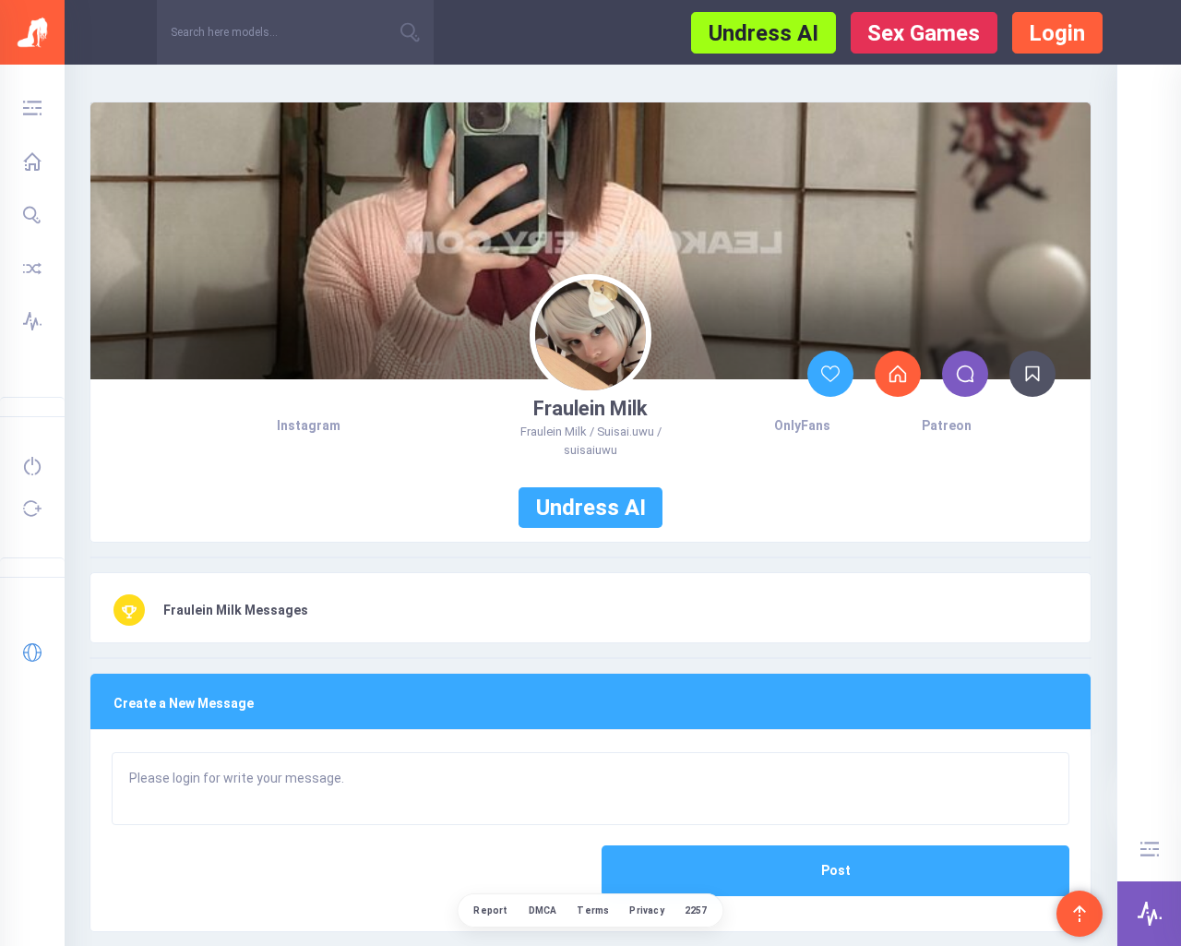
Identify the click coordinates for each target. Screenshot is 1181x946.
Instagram (308, 425)
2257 (696, 910)
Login (1057, 33)
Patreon (947, 425)
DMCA (543, 910)
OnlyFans (802, 425)
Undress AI (763, 33)
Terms (593, 910)
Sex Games (923, 33)
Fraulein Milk (590, 408)
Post (836, 870)
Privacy (646, 910)
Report (490, 910)
